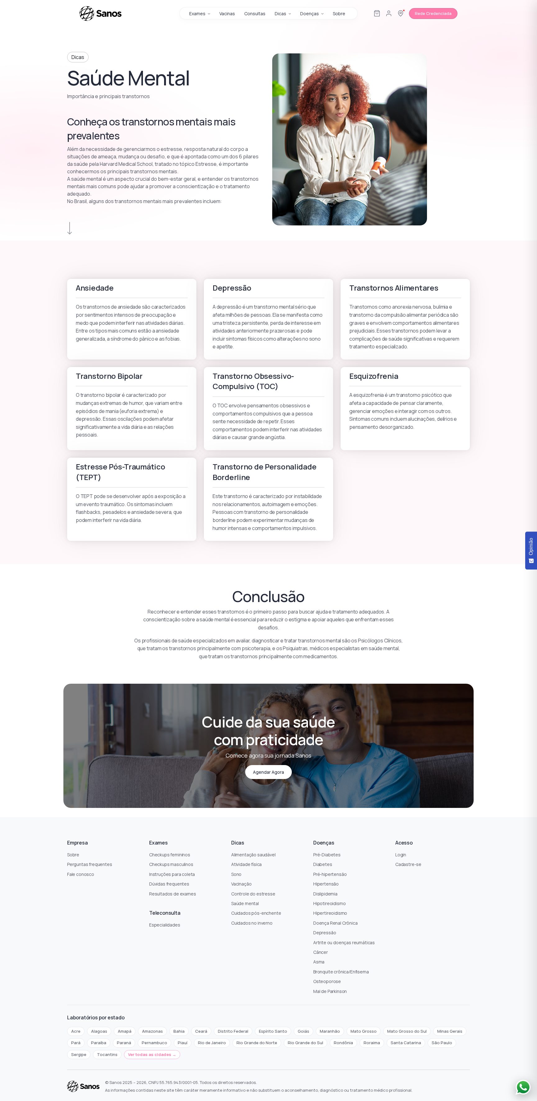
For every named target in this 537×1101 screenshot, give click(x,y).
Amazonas (152, 1031)
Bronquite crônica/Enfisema (341, 972)
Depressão (324, 933)
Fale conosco (80, 874)
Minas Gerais (449, 1031)
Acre (75, 1031)
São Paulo (442, 1042)
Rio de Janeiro (212, 1042)
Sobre (339, 13)
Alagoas (99, 1031)
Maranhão (330, 1031)
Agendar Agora (268, 772)
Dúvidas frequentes (169, 884)
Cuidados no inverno (252, 923)
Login (400, 855)
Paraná (124, 1042)
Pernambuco (154, 1042)
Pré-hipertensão (330, 874)
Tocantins (107, 1054)
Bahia (179, 1031)
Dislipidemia (325, 894)
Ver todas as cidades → (152, 1054)
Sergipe (78, 1054)
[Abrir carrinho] (377, 13)
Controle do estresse (253, 894)
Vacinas (227, 13)
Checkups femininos (169, 855)
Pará (75, 1042)
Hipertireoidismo (330, 913)
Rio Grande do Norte (256, 1042)
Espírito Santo (273, 1031)
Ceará (201, 1031)
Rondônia (343, 1042)
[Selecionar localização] (400, 13)
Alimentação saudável (253, 855)
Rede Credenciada (433, 13)
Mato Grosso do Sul (407, 1031)
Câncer (320, 952)
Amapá (124, 1031)
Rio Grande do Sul (305, 1042)
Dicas (280, 13)
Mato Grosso (364, 1031)
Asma (318, 962)
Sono (236, 874)
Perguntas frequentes (89, 864)
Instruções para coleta (172, 874)
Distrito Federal (233, 1031)
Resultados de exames (172, 894)
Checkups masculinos (171, 864)
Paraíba (98, 1042)
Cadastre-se (408, 864)
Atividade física (246, 864)
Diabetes (322, 864)
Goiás (303, 1031)
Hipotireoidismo (329, 903)
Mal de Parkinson (330, 991)
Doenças (309, 13)
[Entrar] (389, 13)
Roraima (372, 1042)
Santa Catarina (406, 1042)
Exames (197, 13)
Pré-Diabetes (327, 855)
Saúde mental (245, 903)
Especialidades (164, 925)
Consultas (254, 13)
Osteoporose (327, 981)
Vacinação (241, 884)
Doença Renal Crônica (335, 923)
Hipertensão (326, 884)
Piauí (182, 1042)
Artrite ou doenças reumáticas (344, 942)
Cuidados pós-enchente (256, 913)
